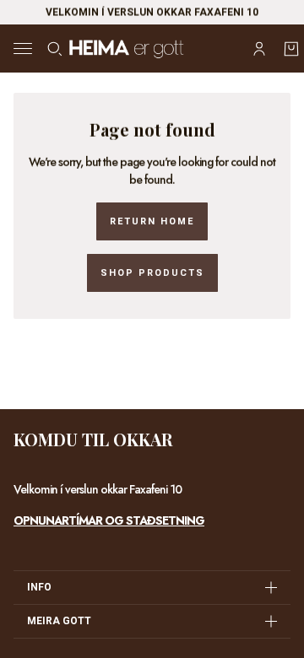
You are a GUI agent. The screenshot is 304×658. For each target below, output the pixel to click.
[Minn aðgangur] (259, 49)
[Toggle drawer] (23, 48)
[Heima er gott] (152, 48)
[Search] (55, 49)
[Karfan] (291, 49)
